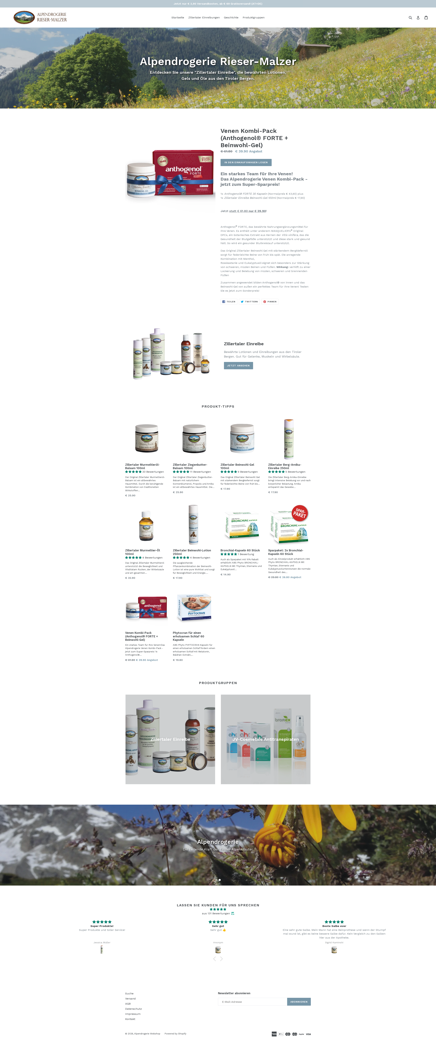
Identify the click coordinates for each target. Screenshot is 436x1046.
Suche (129, 993)
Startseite (178, 17)
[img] (218, 909)
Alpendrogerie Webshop (147, 1033)
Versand (130, 998)
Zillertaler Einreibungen (204, 17)
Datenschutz (133, 1008)
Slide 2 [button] (220, 880)
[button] (133, 471)
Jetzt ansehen (238, 365)
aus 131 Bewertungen (216, 913)
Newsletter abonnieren (234, 993)
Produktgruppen (253, 17)
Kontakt (130, 1019)
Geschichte (231, 17)
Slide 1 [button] (216, 880)
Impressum (133, 1014)
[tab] (216, 880)
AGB (128, 1003)
